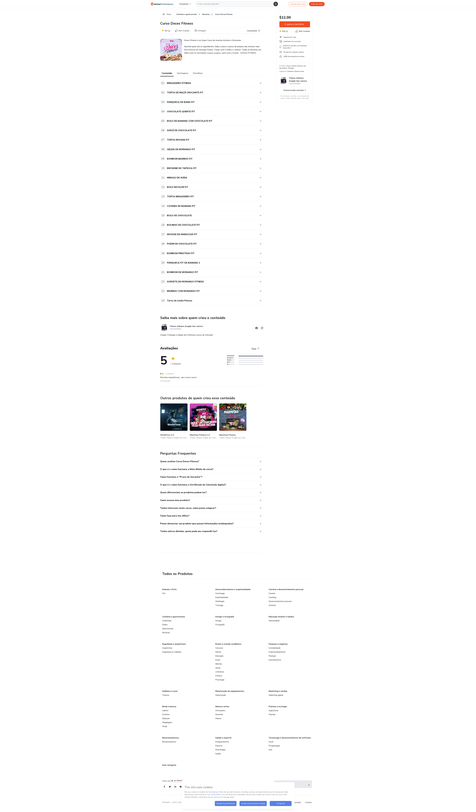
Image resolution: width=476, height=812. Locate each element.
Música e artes (222, 706)
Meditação (219, 601)
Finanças (272, 656)
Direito (218, 652)
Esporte (218, 745)
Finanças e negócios (278, 644)
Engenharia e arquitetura (174, 644)
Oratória (272, 605)
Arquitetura (167, 648)
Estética (165, 714)
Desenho (219, 714)
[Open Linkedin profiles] (175, 786)
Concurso (219, 648)
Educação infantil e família (281, 616)
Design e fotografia (224, 616)
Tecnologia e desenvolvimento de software (290, 737)
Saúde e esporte (223, 737)
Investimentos (275, 660)
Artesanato (220, 710)
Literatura (219, 671)
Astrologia (220, 593)
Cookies (308, 802)
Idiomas (218, 664)
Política (218, 675)
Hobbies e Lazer (170, 691)
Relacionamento (169, 741)
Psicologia (219, 679)
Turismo (165, 695)
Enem (217, 660)
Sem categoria (169, 765)
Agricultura (273, 710)
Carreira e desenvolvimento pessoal (286, 589)
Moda (164, 726)
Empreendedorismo (277, 652)
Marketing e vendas (278, 691)
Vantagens (182, 73)
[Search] (275, 4)
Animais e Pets (169, 589)
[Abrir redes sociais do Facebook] (256, 328)
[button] (209, 83)
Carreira (272, 593)
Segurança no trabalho (171, 652)
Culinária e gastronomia (173, 616)
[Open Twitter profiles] (170, 786)
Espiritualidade (221, 597)
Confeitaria (166, 620)
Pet (163, 593)
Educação (219, 656)
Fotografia (219, 624)
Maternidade (274, 620)
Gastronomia (167, 628)
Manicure (166, 718)
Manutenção (220, 695)
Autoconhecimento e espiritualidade (233, 589)
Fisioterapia (220, 749)
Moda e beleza (169, 706)
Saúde (218, 753)
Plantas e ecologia (278, 706)
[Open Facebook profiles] (164, 786)
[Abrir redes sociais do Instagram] (262, 328)
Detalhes (198, 73)
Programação (274, 745)
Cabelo (165, 710)
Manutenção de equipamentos (229, 691)
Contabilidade (275, 648)
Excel (271, 741)
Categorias (183, 4)
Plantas (272, 714)
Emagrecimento (222, 741)
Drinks (165, 624)
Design (218, 620)
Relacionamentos (170, 737)
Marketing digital (276, 695)
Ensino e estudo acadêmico (228, 644)
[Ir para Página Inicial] (163, 4)
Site (270, 749)
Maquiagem (167, 722)
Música (218, 718)
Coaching (272, 597)
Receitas (166, 632)
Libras (218, 667)
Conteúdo (167, 73)
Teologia (219, 605)
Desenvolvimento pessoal (280, 601)
